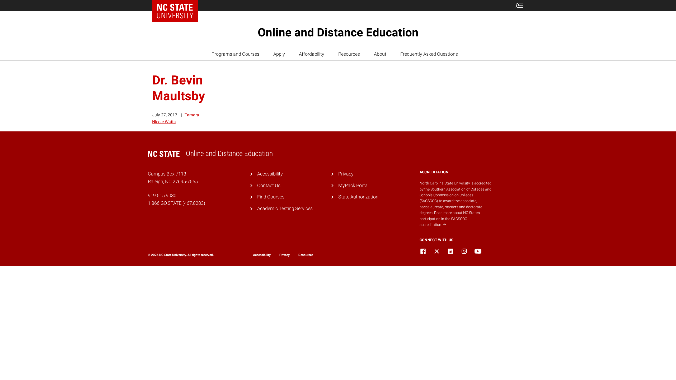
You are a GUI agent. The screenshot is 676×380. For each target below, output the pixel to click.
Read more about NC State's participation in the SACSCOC (450, 219)
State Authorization (358, 197)
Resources (349, 54)
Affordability (311, 54)
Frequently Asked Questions (429, 54)
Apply (279, 54)
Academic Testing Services (285, 208)
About (380, 54)
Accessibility (270, 174)
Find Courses (270, 197)
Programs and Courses (235, 54)
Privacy (346, 174)
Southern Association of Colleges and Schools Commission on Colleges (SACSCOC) (455, 195)
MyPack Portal (353, 185)
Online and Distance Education (338, 32)
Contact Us (268, 185)
